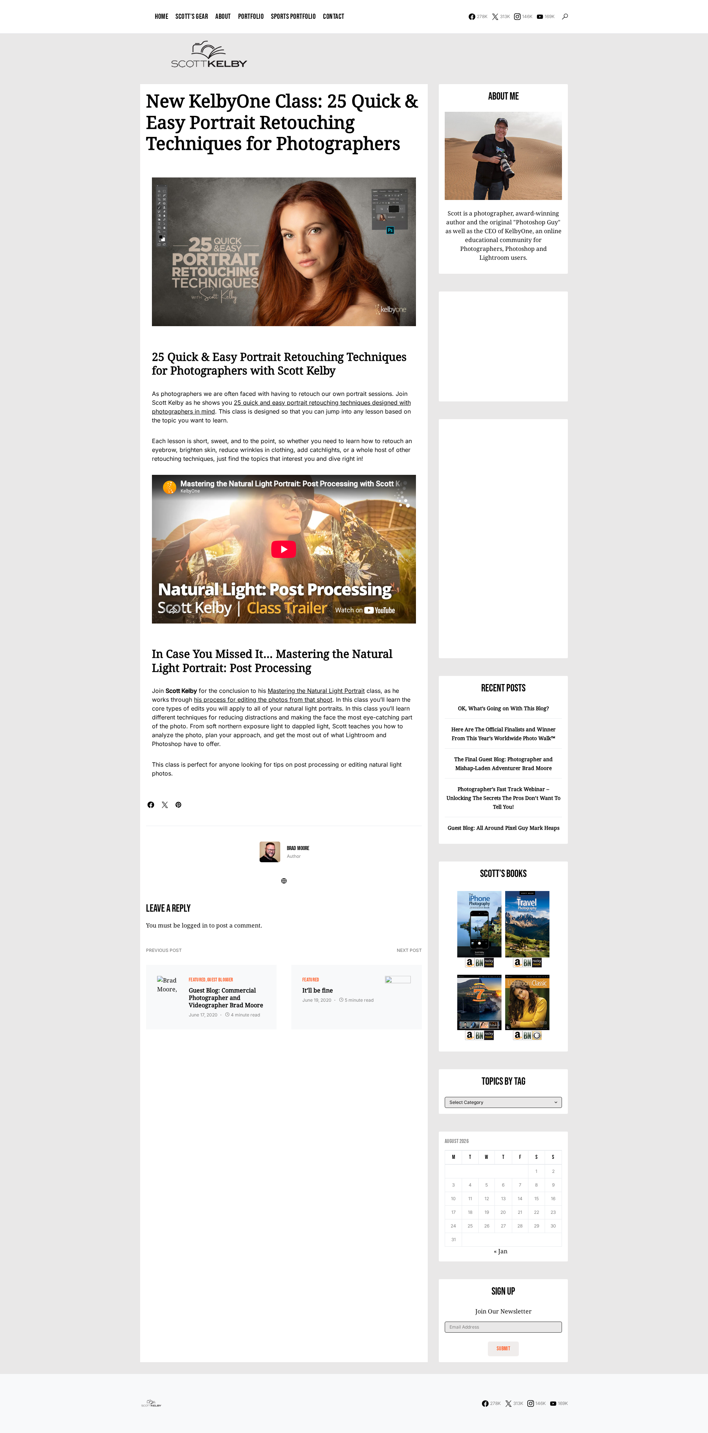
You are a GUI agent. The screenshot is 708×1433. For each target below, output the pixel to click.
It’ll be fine (317, 990)
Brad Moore (298, 848)
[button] (565, 17)
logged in (195, 925)
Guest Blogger (220, 980)
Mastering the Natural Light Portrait (316, 690)
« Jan (500, 1251)
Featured (197, 980)
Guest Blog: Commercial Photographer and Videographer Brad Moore (226, 998)
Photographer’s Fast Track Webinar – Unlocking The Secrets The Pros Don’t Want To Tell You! (503, 797)
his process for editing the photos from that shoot (263, 699)
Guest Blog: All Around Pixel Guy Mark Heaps (503, 827)
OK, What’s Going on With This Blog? (503, 708)
